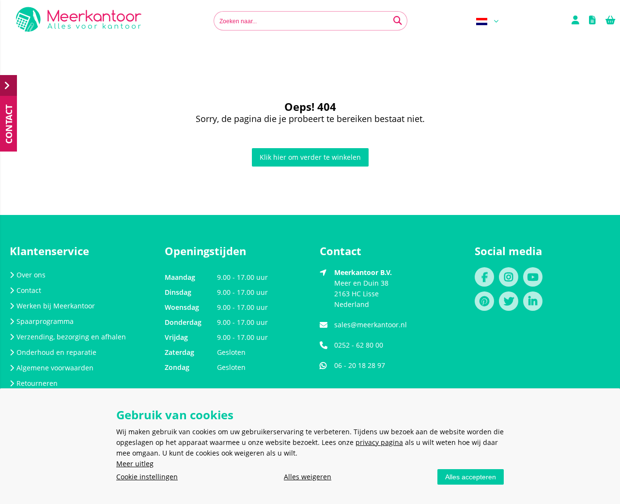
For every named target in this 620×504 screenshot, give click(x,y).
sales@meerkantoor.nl (370, 324)
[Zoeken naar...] (397, 21)
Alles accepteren (470, 477)
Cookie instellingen (147, 476)
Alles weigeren (307, 476)
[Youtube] (535, 278)
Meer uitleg (135, 463)
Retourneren (37, 383)
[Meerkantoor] (79, 21)
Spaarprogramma (45, 321)
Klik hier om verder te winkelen (310, 157)
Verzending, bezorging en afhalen (71, 336)
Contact (28, 290)
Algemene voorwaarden (54, 367)
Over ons (31, 274)
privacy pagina (379, 442)
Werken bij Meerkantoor (55, 305)
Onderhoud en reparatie (56, 352)
